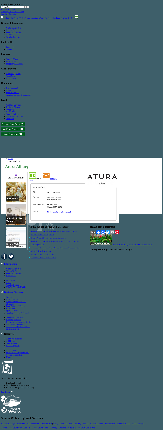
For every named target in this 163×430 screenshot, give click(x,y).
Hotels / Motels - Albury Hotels (42, 235)
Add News (27, 428)
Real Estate (10, 112)
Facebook (10, 47)
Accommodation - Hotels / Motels (43, 258)
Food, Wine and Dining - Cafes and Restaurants (48, 238)
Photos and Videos (13, 32)
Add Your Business (14, 339)
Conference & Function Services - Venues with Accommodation (54, 231)
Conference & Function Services (19, 322)
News (8, 90)
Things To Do (19, 18)
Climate (9, 35)
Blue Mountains (33, 423)
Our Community (12, 88)
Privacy (54, 428)
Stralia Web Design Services (17, 352)
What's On (43, 18)
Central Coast (46, 423)
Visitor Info (8, 18)
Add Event (10, 341)
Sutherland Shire (96, 423)
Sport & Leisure (12, 93)
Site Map (62, 428)
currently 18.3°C (12, 11)
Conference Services (14, 116)
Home (10, 159)
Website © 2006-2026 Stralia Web (81, 428)
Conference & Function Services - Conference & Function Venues (55, 241)
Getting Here (11, 30)
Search (9, 297)
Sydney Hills (110, 423)
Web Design (11, 76)
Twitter (9, 49)
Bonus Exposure (12, 346)
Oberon (63, 423)
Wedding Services (13, 105)
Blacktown (20, 423)
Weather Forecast (13, 37)
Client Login (11, 78)
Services (71, 18)
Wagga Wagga (138, 423)
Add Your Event (15, 428)
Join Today (5, 392)
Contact (4, 428)
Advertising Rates (13, 74)
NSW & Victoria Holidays (16, 287)
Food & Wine (61, 18)
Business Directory (13, 107)
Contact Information (14, 355)
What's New (11, 61)
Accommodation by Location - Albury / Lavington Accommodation (55, 248)
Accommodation (31, 18)
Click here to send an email (59, 212)
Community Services (14, 324)
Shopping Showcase (14, 64)
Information (10, 263)
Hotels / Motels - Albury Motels (42, 254)
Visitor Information (13, 28)
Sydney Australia (123, 423)
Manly (55, 423)
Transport (10, 119)
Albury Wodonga (8, 423)
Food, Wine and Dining (15, 306)
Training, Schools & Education (18, 95)
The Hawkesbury (74, 423)
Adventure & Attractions (16, 301)
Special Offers (12, 59)
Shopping (52, 18)
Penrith (86, 423)
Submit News (11, 343)
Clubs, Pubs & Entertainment (41, 251)
